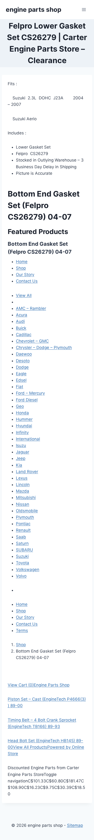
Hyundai (24, 425)
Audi (20, 321)
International (28, 439)
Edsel (21, 380)
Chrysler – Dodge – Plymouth (44, 347)
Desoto (23, 360)
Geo (20, 406)
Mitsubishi (26, 497)
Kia (19, 465)
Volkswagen (27, 569)
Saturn (22, 543)
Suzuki (22, 556)
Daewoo (24, 354)
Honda (22, 412)
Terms (22, 630)
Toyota (22, 562)
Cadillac (23, 334)
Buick (21, 328)
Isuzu (21, 445)
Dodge (22, 367)
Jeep (20, 458)
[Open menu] (83, 9)
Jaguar (22, 452)
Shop (21, 268)
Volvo (21, 576)
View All (24, 295)
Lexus (21, 478)
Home (21, 261)
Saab (21, 536)
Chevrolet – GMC (32, 341)
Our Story (25, 274)
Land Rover (27, 471)
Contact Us (27, 281)
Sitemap (75, 825)
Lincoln (23, 484)
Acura (21, 314)
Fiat (19, 386)
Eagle (21, 373)
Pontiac (23, 523)
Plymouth (25, 517)
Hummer (24, 419)
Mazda (22, 491)
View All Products (30, 747)
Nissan (22, 504)
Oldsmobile (27, 510)
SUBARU (24, 549)
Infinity (22, 432)
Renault (23, 530)
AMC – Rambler (31, 308)
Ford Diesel (27, 399)
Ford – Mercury (30, 393)
